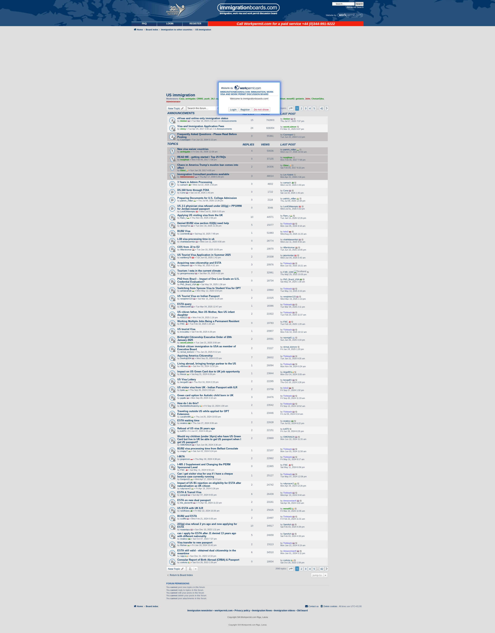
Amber (183, 121)
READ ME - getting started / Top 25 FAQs (201, 157)
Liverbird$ (184, 234)
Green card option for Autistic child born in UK (205, 395)
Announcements (229, 121)
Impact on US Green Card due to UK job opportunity (208, 371)
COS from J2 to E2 (188, 247)
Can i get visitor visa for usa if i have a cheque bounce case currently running (205, 475)
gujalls (183, 398)
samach (184, 185)
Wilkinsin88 (185, 306)
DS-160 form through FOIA (193, 190)
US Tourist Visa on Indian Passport (198, 296)
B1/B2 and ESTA (187, 516)
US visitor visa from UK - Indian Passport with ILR (207, 387)
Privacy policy (242, 610)
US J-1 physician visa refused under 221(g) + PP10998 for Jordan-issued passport (209, 207)
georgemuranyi (187, 273)
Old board (302, 610)
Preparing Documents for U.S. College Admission (207, 198)
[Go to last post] (295, 119)
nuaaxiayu (185, 529)
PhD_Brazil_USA (188, 284)
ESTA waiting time (188, 420)
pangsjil (183, 495)
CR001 (200, 99)
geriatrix (300, 99)
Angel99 (287, 372)
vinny (183, 129)
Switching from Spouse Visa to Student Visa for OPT (209, 288)
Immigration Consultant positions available (203, 174)
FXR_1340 (288, 272)
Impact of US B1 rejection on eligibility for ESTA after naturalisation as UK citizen (209, 484)
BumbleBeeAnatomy (189, 406)
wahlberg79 (185, 257)
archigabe (190, 99)
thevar (183, 374)
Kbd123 (183, 317)
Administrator (173, 101)
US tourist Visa (186, 329)
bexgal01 (184, 382)
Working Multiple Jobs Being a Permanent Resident (208, 321)
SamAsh (287, 524)
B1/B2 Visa (183, 231)
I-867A (181, 456)
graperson (185, 459)
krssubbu (184, 332)
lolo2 (285, 231)
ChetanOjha (318, 99)
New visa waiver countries (192, 149)
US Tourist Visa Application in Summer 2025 (204, 254)
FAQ (144, 23)
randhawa (184, 511)
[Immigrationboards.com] (247, 9)
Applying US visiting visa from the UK (200, 215)
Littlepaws (184, 265)
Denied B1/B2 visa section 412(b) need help (203, 223)
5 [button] (314, 108)
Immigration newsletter (200, 610)
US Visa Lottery (186, 379)
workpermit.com (224, 610)
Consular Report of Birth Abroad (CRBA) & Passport (208, 559)
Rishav (183, 545)
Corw (182, 193)
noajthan (184, 159)
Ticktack (287, 223)
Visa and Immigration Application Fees (200, 126)
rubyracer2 (185, 488)
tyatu (182, 390)
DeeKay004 (185, 358)
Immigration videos (284, 610)
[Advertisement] (147, 137)
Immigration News (262, 610)
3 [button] (305, 108)
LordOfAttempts (187, 211)
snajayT (184, 451)
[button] (291, 108)
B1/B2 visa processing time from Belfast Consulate (207, 448)
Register (245, 109)
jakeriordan (288, 255)
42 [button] (321, 108)
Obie (182, 170)
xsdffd (183, 519)
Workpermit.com (257, 24)
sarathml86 (185, 417)
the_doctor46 (186, 503)
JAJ (213, 99)
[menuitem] (170, 23)
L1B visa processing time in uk (195, 239)
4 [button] (310, 108)
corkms (183, 562)
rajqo (182, 556)
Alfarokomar (186, 249)
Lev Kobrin (288, 175)
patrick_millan (289, 149)
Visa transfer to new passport (194, 542)
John (307, 99)
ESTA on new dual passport (194, 500)
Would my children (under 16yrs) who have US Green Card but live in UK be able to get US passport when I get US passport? (209, 439)
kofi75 (183, 431)
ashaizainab (185, 291)
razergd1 (287, 337)
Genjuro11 (185, 479)
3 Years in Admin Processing (194, 182)
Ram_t (183, 218)
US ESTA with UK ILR (190, 508)
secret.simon (289, 127)
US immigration (180, 95)
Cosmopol (185, 140)
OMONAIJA (185, 445)
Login (233, 109)
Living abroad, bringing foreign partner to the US (206, 363)
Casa (181, 99)
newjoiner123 (186, 299)
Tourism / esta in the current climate (199, 270)
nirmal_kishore (187, 352)
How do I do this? (188, 403)
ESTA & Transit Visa (189, 492)
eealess (184, 423)
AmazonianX (289, 501)
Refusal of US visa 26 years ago (196, 428)
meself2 (290, 99)
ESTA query (184, 304)
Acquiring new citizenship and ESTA (199, 262)
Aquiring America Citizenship (195, 355)
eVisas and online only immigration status (202, 118)
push (207, 99)
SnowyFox (185, 226)
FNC (182, 324)
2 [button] (301, 108)
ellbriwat (184, 366)
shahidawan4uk (187, 241)
